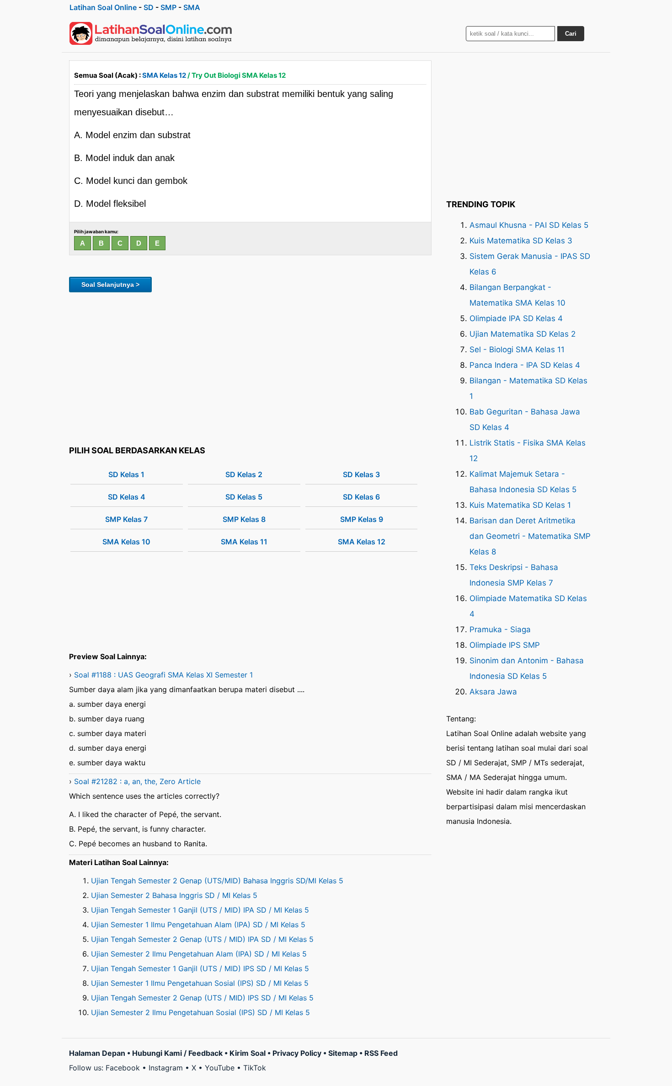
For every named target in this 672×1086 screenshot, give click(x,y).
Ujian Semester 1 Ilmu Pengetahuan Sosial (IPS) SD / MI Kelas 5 (200, 983)
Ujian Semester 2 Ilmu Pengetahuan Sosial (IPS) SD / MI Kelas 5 (200, 1012)
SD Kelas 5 (243, 496)
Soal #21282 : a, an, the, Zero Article (137, 781)
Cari (570, 33)
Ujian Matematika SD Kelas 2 (522, 334)
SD (149, 7)
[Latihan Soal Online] (151, 33)
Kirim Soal (247, 1053)
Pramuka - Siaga (500, 629)
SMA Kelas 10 (126, 541)
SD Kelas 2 (243, 474)
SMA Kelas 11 (244, 541)
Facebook (123, 1067)
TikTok (254, 1067)
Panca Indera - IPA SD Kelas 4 (524, 365)
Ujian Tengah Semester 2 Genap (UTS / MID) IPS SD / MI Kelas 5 (202, 997)
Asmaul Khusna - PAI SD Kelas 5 (528, 225)
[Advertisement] (250, 367)
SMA (191, 7)
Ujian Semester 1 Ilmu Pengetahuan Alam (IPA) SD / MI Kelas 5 (198, 924)
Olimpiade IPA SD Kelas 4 (516, 318)
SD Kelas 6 (361, 496)
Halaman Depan (97, 1053)
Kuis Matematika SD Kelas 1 (520, 505)
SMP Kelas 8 (244, 519)
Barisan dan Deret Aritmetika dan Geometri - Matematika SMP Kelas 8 (530, 536)
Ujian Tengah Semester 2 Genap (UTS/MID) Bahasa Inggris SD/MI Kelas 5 (217, 880)
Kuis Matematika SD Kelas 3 (520, 240)
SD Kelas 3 (361, 474)
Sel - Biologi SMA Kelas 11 (517, 349)
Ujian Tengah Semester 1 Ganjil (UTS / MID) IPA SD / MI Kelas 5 (200, 909)
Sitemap (342, 1053)
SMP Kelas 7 (126, 519)
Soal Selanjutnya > (110, 284)
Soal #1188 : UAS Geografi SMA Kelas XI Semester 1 (163, 674)
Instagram (166, 1067)
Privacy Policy (296, 1053)
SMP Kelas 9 (361, 519)
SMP (168, 7)
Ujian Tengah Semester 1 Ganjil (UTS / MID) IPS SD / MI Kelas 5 (200, 968)
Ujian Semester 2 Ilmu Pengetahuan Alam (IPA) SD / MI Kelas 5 (199, 953)
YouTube (220, 1067)
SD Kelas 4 (126, 496)
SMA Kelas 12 (164, 75)
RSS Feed (381, 1053)
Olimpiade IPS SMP (504, 645)
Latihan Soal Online (103, 7)
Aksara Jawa (493, 691)
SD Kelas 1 (126, 474)
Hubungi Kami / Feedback (177, 1053)
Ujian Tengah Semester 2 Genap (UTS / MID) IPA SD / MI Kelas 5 (202, 939)
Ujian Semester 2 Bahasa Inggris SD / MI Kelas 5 (174, 895)
